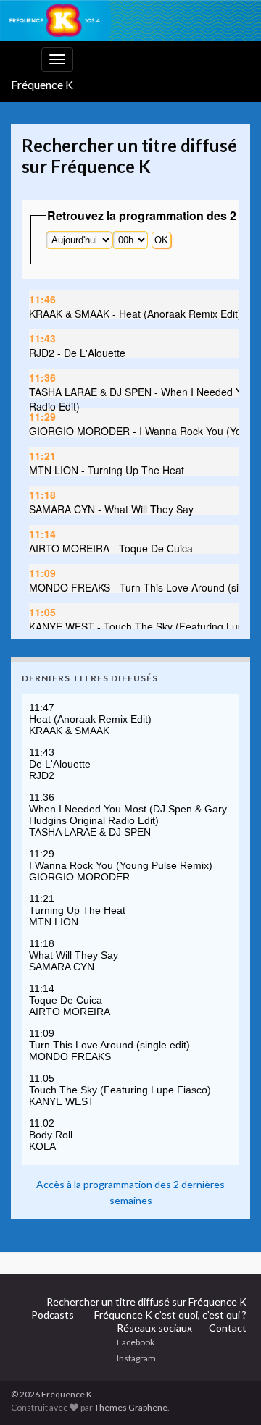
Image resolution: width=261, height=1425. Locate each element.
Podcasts (52, 1314)
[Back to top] (228, 1339)
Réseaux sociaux (154, 1327)
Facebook (135, 1342)
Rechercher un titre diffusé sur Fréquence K (146, 1301)
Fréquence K (42, 84)
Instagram (136, 1358)
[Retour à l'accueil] (130, 20)
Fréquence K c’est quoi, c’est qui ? (170, 1314)
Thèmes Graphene (130, 1407)
